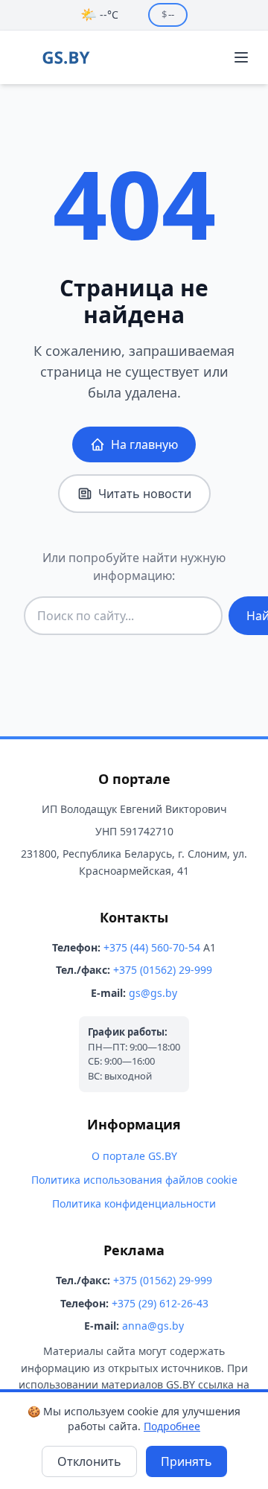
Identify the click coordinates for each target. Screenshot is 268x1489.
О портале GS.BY (134, 1156)
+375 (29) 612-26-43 (160, 1303)
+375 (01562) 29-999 (162, 970)
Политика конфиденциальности (134, 1203)
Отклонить (89, 1461)
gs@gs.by (153, 993)
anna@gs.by (153, 1326)
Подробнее (172, 1426)
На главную (144, 444)
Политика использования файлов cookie (134, 1180)
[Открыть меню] (241, 57)
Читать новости (144, 493)
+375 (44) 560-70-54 (151, 947)
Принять (186, 1461)
